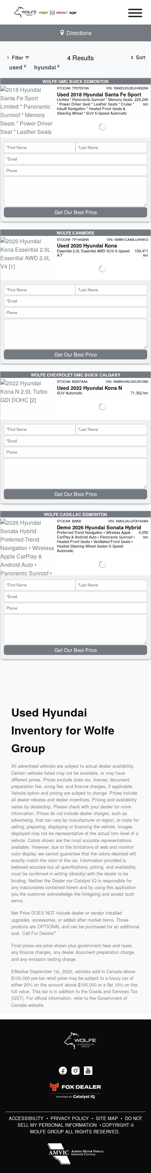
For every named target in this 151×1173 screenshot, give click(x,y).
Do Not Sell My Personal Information (80, 1121)
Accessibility (27, 1118)
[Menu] (135, 14)
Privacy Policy (70, 1118)
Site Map (107, 1118)
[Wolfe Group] (47, 11)
